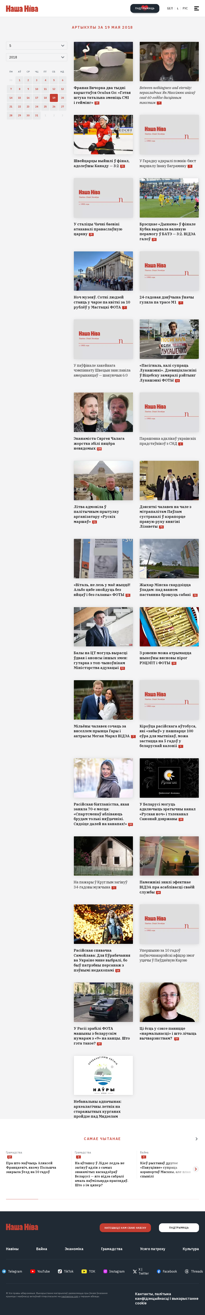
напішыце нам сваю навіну (125, 1227)
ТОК (92, 1271)
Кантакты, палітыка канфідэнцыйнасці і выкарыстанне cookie (166, 1298)
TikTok (68, 1271)
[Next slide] (196, 1169)
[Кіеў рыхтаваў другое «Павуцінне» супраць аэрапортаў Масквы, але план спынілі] (169, 1170)
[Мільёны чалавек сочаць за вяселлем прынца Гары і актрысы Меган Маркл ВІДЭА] (103, 714)
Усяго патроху (152, 1249)
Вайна (144, 1152)
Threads (197, 1271)
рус (185, 8)
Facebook (170, 1271)
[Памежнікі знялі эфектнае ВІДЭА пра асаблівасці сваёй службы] (169, 865)
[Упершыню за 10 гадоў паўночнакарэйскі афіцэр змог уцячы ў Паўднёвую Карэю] (169, 938)
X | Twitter (144, 1271)
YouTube (43, 1271)
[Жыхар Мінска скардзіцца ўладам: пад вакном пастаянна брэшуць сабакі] (169, 568)
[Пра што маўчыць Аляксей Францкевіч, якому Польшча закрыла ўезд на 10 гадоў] (37, 1167)
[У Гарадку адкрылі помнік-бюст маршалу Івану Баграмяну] (169, 141)
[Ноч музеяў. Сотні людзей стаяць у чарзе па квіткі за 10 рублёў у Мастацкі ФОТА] (103, 280)
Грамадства (14, 1152)
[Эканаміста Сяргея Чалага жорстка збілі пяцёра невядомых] (103, 421)
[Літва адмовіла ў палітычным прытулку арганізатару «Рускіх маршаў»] (103, 495)
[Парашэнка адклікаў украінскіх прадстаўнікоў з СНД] (169, 421)
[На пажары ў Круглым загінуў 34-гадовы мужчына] (103, 865)
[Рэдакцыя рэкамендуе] (196, 1138)
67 (9, 1157)
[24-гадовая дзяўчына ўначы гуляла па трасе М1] (169, 280)
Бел (170, 8)
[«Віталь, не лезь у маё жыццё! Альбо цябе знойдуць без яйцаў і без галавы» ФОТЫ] (103, 568)
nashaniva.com (69, 1296)
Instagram (117, 1271)
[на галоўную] (22, 8)
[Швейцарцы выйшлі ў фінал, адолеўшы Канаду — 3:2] (103, 141)
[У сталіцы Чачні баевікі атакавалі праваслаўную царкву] (103, 209)
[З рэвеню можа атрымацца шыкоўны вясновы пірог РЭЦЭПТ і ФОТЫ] (169, 638)
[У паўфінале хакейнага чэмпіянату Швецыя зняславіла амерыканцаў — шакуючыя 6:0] (103, 351)
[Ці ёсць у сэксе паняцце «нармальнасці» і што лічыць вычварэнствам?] (169, 1014)
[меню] (196, 8)
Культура (191, 1249)
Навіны (12, 1249)
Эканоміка (74, 1249)
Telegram (15, 1271)
